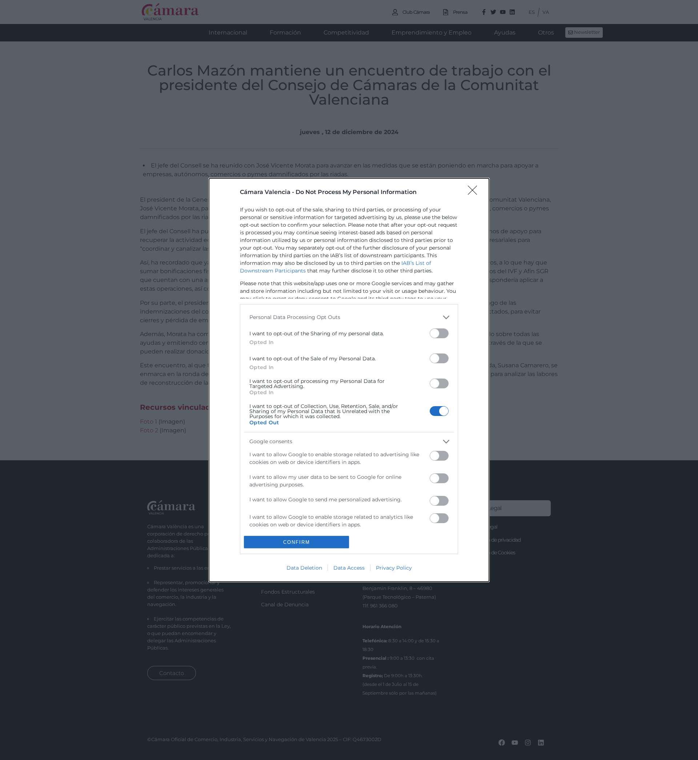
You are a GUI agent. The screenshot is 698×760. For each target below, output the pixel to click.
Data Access (349, 568)
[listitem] (349, 317)
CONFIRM (296, 542)
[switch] (439, 333)
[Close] (475, 192)
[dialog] (349, 380)
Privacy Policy (394, 568)
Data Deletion (304, 568)
